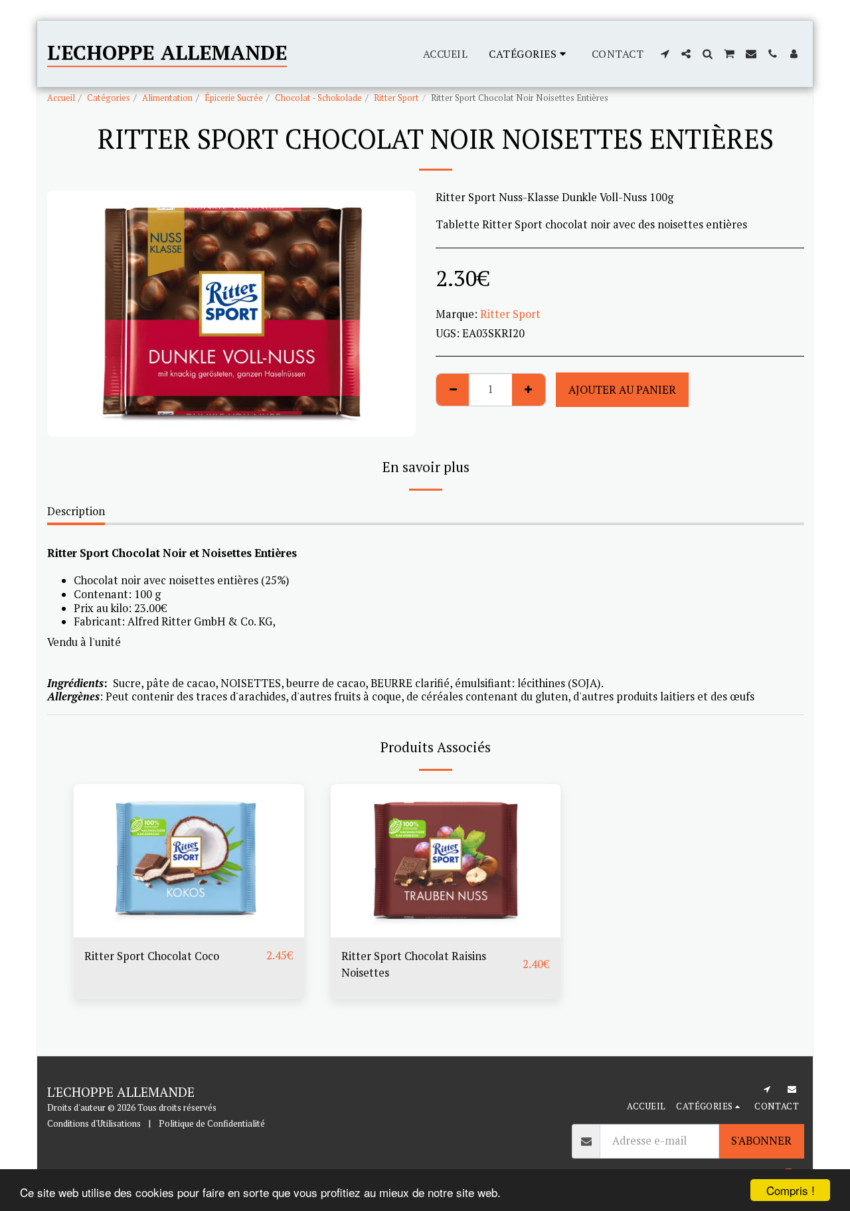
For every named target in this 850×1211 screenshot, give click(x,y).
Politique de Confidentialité (212, 1123)
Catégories (108, 98)
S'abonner (761, 1140)
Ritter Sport (396, 98)
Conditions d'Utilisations (94, 1123)
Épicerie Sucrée (234, 98)
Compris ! (790, 1190)
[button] (665, 53)
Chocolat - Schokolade (318, 98)
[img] (189, 860)
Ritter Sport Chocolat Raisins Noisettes (413, 964)
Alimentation (167, 98)
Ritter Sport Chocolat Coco (151, 956)
